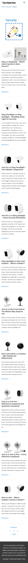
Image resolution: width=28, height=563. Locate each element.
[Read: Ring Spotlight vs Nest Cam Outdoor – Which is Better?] (14, 253)
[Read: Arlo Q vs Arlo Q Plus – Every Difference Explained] (14, 446)
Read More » (5, 92)
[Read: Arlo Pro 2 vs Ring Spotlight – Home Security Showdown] (14, 207)
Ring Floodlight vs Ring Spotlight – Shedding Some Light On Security (13, 117)
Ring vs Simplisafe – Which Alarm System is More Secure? (13, 64)
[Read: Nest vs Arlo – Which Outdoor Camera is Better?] (14, 490)
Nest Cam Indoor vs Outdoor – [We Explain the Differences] (14, 356)
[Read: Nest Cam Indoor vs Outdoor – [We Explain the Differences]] (14, 346)
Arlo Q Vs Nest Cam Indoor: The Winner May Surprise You (13, 311)
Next (15, 534)
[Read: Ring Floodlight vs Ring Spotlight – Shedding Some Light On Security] (14, 107)
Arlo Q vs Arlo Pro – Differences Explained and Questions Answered (13, 404)
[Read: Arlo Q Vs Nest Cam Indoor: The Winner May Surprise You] (14, 301)
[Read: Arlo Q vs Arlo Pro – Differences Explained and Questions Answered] (14, 393)
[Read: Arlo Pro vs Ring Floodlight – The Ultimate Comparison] (14, 159)
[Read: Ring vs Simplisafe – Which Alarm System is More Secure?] (14, 54)
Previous (13, 527)
